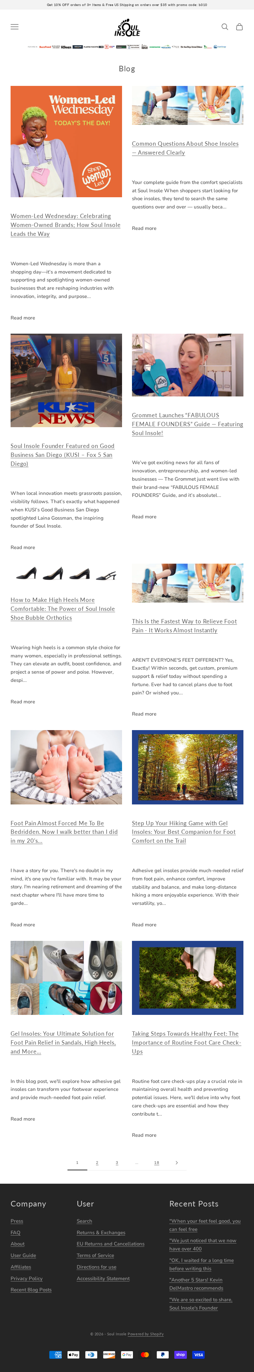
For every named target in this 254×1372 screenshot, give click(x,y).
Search (84, 1221)
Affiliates (21, 1267)
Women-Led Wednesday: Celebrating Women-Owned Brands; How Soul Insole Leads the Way (65, 224)
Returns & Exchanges (101, 1232)
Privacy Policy (27, 1278)
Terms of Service (95, 1255)
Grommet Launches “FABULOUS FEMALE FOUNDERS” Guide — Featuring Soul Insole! (187, 424)
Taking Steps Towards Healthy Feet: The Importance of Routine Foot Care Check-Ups (186, 1042)
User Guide (23, 1255)
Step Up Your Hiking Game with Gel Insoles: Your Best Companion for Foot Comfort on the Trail (184, 832)
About (17, 1244)
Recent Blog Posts (31, 1289)
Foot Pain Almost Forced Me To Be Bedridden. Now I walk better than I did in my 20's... (64, 832)
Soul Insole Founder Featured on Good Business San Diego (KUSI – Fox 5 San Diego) (63, 454)
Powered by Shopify (146, 1334)
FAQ (16, 1232)
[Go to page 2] (177, 1162)
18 (156, 1162)
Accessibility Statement (103, 1278)
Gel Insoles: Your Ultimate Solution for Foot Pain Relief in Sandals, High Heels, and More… (63, 1042)
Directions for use (96, 1267)
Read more (23, 318)
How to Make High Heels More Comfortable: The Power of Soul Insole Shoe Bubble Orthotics (63, 608)
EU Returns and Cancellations (111, 1244)
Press (17, 1221)
